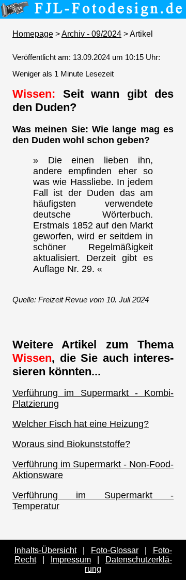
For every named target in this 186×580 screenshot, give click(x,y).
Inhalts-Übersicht (45, 550)
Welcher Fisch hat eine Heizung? (80, 424)
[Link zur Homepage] (93, 11)
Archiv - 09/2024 (91, 33)
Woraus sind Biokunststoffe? (71, 444)
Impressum (71, 559)
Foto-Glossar (114, 550)
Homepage (32, 33)
